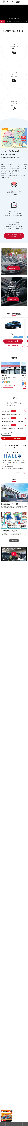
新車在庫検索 (12, 299)
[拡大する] (25, 130)
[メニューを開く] (25, 2)
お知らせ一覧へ (7, 433)
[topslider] (14, 12)
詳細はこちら (19, 472)
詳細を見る (8, 385)
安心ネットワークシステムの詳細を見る (13, 235)
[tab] (9, 18)
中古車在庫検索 (13, 268)
